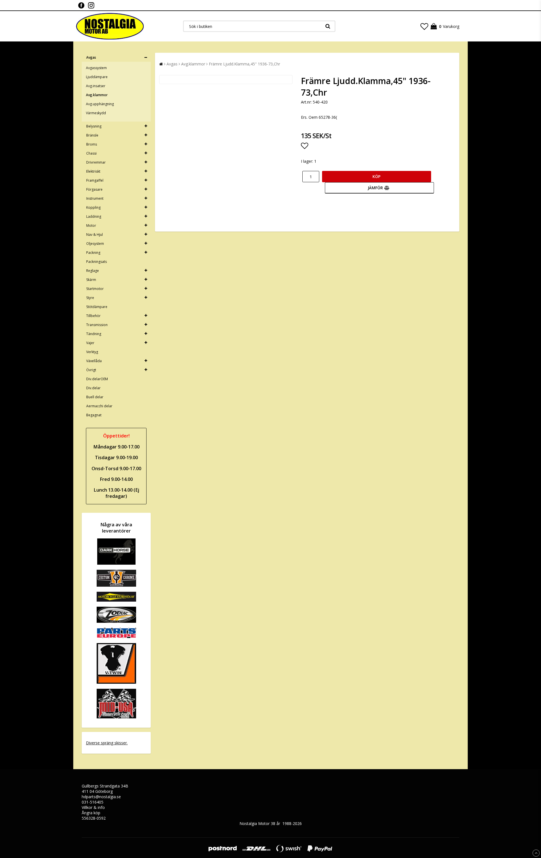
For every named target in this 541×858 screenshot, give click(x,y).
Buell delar (94, 397)
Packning (93, 252)
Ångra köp (91, 812)
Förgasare (94, 189)
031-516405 (92, 802)
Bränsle (92, 135)
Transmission (97, 324)
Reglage (92, 270)
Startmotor (95, 288)
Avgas (91, 57)
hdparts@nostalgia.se (101, 796)
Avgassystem (96, 67)
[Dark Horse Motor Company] (116, 563)
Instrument (94, 198)
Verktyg (92, 351)
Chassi (91, 153)
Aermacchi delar (99, 406)
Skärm (91, 279)
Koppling (93, 207)
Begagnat (93, 415)
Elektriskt (93, 171)
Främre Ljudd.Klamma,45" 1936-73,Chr (244, 64)
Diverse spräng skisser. (107, 742)
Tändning (93, 333)
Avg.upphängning (100, 104)
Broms (91, 144)
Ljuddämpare (97, 76)
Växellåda (94, 360)
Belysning (93, 126)
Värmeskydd (96, 113)
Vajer (90, 342)
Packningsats (96, 261)
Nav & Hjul (94, 234)
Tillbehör (93, 315)
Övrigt (91, 370)
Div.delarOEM (97, 379)
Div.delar (93, 388)
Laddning (93, 216)
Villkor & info (93, 807)
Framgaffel (94, 180)
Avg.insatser (95, 85)
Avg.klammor (97, 95)
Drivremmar (96, 162)
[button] (424, 26)
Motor (91, 225)
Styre (90, 297)
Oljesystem (95, 243)
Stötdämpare (96, 306)
